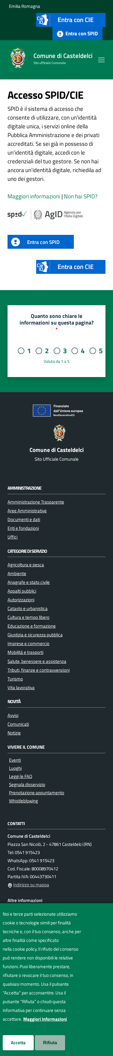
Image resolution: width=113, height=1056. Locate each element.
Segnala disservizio (27, 784)
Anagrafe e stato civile (29, 582)
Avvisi (13, 715)
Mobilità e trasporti (25, 652)
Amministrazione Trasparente (36, 501)
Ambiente (17, 573)
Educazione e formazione (32, 625)
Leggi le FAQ (20, 776)
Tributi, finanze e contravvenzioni (39, 670)
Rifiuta (50, 1042)
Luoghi (15, 768)
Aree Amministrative (27, 510)
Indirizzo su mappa (31, 884)
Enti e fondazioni (23, 528)
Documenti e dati (24, 519)
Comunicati (18, 724)
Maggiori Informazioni (45, 1019)
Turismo (15, 678)
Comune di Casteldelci (63, 55)
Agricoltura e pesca (26, 564)
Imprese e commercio (28, 643)
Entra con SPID (81, 33)
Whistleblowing (23, 800)
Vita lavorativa (21, 687)
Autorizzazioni (21, 599)
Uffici (12, 536)
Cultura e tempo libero (28, 617)
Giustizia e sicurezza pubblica (35, 634)
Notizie (14, 732)
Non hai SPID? (81, 196)
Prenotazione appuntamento (36, 792)
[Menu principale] (101, 59)
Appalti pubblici (22, 590)
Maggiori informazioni (34, 196)
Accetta (18, 1042)
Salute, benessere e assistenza (37, 661)
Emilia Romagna (24, 6)
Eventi (15, 760)
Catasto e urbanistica (28, 608)
